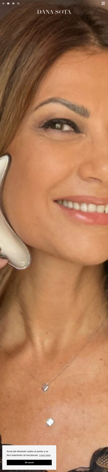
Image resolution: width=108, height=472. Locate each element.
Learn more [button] (45, 455)
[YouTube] (8, 3)
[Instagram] (3, 3)
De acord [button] (29, 462)
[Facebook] (13, 3)
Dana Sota (54, 12)
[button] (104, 3)
